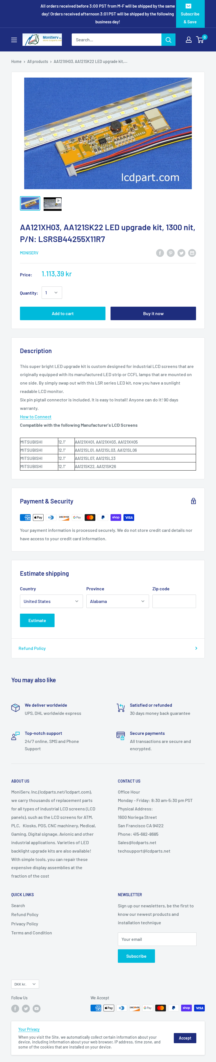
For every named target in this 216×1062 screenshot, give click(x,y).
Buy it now (153, 313)
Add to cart (63, 313)
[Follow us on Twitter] (26, 1009)
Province (95, 588)
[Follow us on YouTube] (36, 1009)
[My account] (189, 40)
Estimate (37, 620)
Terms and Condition (31, 932)
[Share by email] (192, 252)
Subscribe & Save (190, 17)
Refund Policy (32, 648)
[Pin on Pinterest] (171, 252)
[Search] (168, 39)
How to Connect (35, 416)
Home (16, 61)
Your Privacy (29, 1029)
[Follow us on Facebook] (15, 1009)
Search (18, 905)
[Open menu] (14, 40)
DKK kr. (20, 984)
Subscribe (136, 956)
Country (28, 588)
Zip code (161, 588)
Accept (185, 1038)
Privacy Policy (24, 923)
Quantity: (29, 292)
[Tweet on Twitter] (181, 252)
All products (37, 61)
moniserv (29, 252)
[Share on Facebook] (160, 252)
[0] (200, 39)
